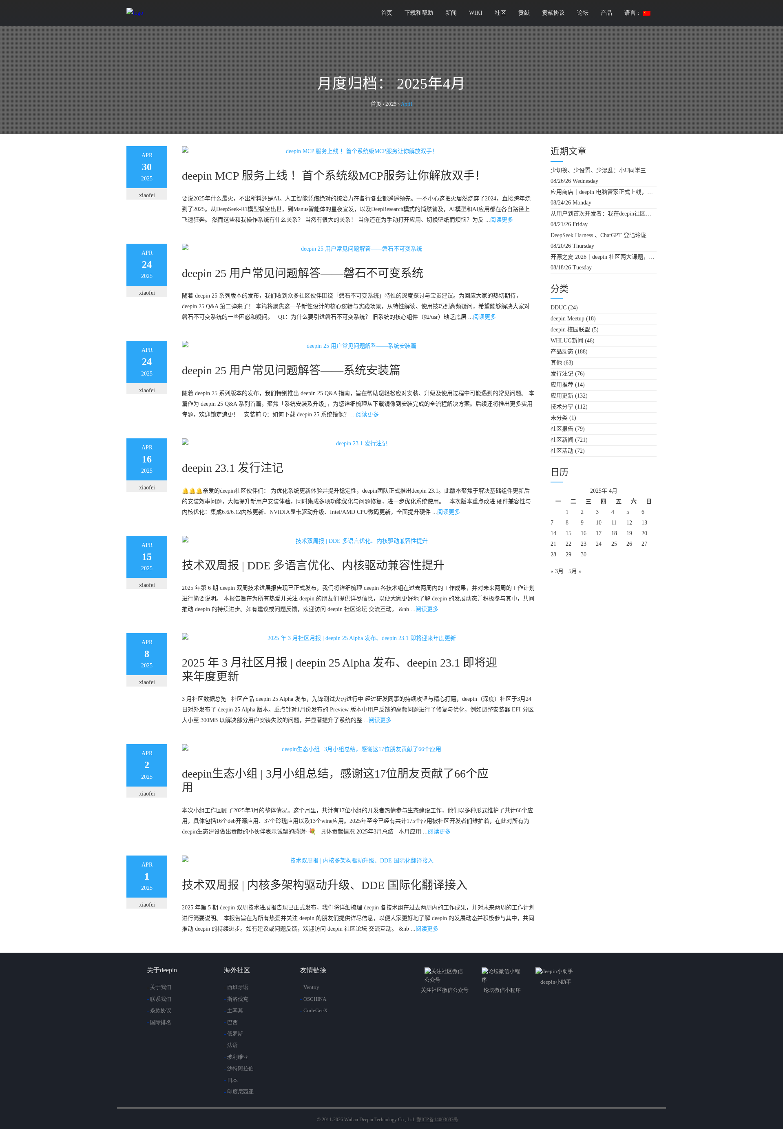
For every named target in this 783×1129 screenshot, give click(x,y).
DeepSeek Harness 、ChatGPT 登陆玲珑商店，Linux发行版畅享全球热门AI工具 (604, 235)
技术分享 (562, 407)
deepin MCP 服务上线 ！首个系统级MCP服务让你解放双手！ (334, 175)
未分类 (559, 418)
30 (583, 554)
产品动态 (562, 352)
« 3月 (557, 571)
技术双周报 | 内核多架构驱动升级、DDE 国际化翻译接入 (324, 885)
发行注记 (562, 374)
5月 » (575, 571)
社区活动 (562, 451)
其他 (556, 363)
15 (568, 533)
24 (599, 544)
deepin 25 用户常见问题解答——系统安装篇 (291, 370)
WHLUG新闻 (567, 341)
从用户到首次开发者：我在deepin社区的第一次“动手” (604, 214)
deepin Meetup (567, 319)
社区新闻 (562, 440)
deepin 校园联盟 (570, 330)
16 (583, 533)
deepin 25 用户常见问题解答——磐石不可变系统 (302, 273)
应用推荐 (562, 385)
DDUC (558, 307)
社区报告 (562, 429)
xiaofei (147, 195)
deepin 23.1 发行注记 (232, 468)
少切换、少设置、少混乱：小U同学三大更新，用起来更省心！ (604, 170)
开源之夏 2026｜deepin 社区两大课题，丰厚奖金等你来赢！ (604, 257)
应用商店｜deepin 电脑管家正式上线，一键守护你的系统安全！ (604, 192)
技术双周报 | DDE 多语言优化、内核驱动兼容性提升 (313, 565)
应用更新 (562, 396)
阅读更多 (501, 220)
